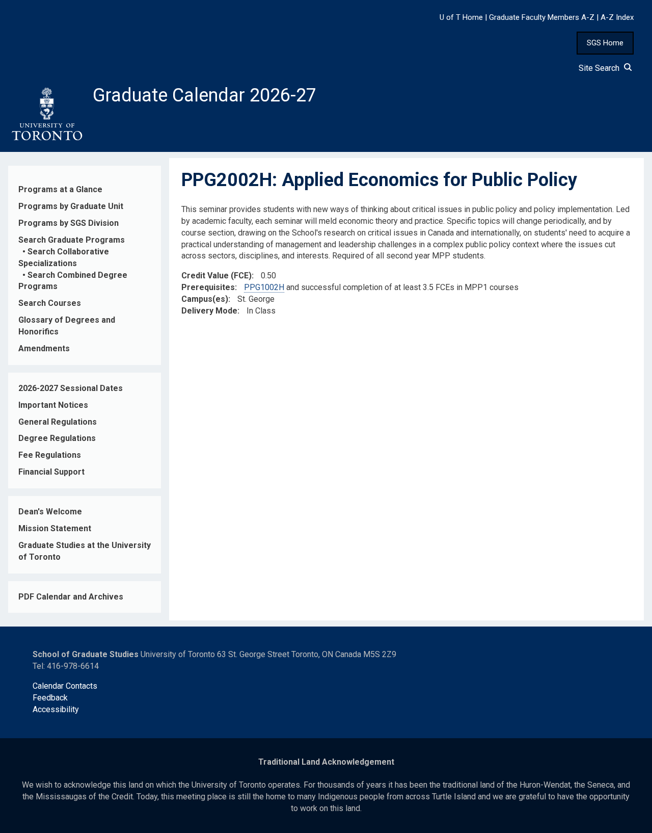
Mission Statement (54, 528)
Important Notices (53, 405)
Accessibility (56, 709)
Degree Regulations (57, 438)
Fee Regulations (49, 455)
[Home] (46, 114)
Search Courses (49, 303)
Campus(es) (204, 299)
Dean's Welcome (50, 511)
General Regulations (57, 422)
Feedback (50, 697)
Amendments (44, 348)
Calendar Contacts (65, 686)
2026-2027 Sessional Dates (70, 388)
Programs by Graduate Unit (70, 206)
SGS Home (605, 42)
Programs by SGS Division (68, 223)
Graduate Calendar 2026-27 (204, 95)
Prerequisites (208, 287)
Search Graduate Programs (71, 240)
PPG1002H (264, 287)
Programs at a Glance (60, 189)
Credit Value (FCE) (216, 275)
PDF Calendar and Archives (70, 597)
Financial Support (51, 472)
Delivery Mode (209, 311)
